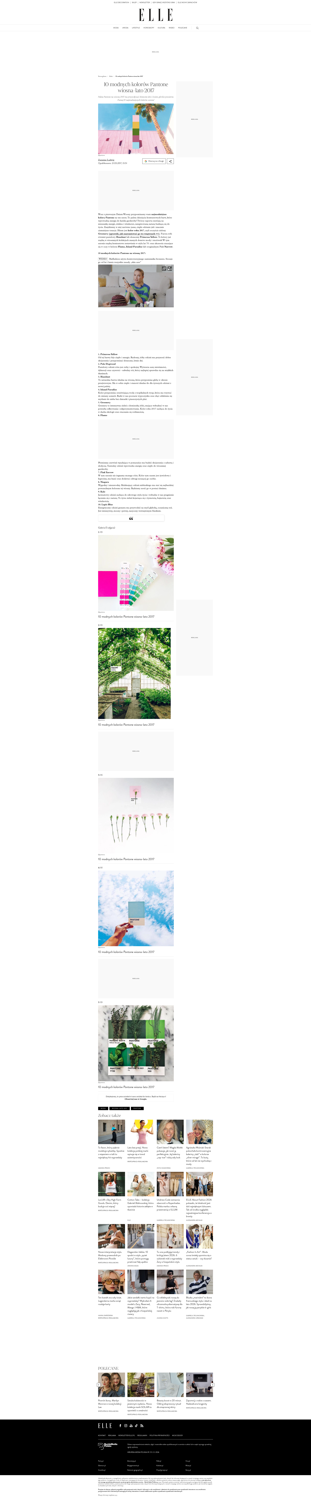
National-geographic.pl (135, 1470)
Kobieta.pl (159, 1465)
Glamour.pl (102, 1465)
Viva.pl (188, 1461)
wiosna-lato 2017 (119, 1108)
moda (103, 1108)
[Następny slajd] (212, 1385)
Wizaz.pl (188, 1465)
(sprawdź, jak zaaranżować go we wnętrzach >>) (134, 233)
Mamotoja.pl (131, 1461)
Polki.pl (158, 1461)
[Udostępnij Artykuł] (170, 161)
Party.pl (101, 1461)
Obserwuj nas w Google (156, 161)
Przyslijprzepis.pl (161, 1470)
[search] (197, 28)
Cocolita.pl (101, 1470)
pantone (137, 1108)
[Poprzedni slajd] (99, 1385)
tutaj (116, 1495)
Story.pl (188, 1470)
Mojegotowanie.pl (133, 1465)
